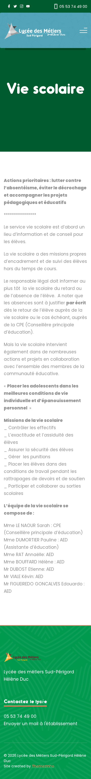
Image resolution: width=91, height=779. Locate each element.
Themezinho (43, 766)
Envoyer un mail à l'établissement (40, 724)
